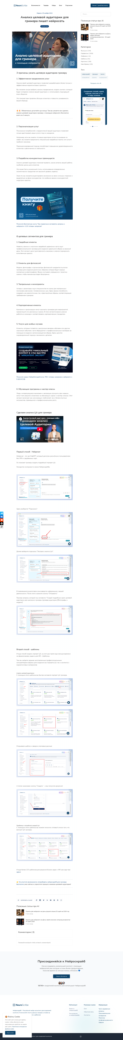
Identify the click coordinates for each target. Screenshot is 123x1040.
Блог (60, 5)
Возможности (35, 5)
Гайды (54, 5)
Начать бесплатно (61, 976)
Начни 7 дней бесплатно (100, 5)
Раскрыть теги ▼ (95, 83)
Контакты (87, 1015)
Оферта (101, 1022)
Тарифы (46, 5)
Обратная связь (89, 1012)
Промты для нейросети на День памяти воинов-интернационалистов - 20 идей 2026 (48, 920)
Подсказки (68, 5)
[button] (71, 190)
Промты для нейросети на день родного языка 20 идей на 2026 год (47, 911)
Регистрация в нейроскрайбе (74, 1014)
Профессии (44, 26)
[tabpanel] (94, 107)
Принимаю (10, 1033)
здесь (18, 872)
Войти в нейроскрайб (73, 1009)
